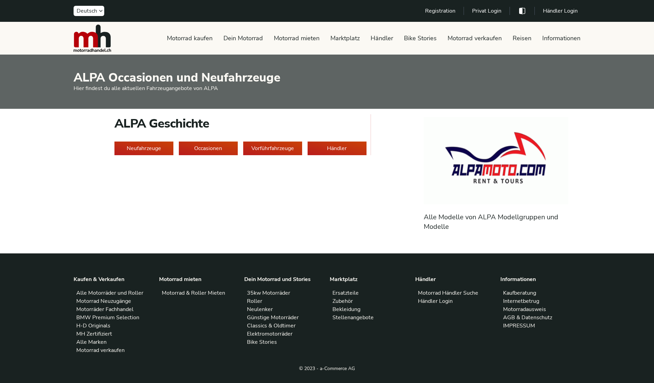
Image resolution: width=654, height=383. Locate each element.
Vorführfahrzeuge (272, 148)
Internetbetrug (521, 301)
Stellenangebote (353, 317)
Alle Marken (91, 342)
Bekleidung (346, 309)
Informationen (561, 38)
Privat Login (486, 11)
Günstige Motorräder (273, 317)
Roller (254, 301)
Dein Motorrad (243, 38)
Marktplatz (345, 38)
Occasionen (208, 148)
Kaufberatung (519, 293)
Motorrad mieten (297, 38)
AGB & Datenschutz (527, 317)
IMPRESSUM (519, 325)
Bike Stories (420, 38)
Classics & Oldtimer (271, 325)
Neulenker (260, 309)
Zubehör (342, 301)
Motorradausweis (524, 309)
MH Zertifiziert (94, 334)
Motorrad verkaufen (475, 38)
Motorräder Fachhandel (105, 309)
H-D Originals (93, 325)
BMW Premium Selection (107, 317)
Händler (382, 38)
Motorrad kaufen (190, 38)
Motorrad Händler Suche (448, 293)
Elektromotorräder (270, 334)
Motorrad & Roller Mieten (193, 293)
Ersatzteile (345, 293)
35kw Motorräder (268, 293)
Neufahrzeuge (144, 148)
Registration (440, 11)
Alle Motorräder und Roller (109, 293)
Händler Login (560, 11)
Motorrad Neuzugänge (103, 301)
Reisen (522, 38)
